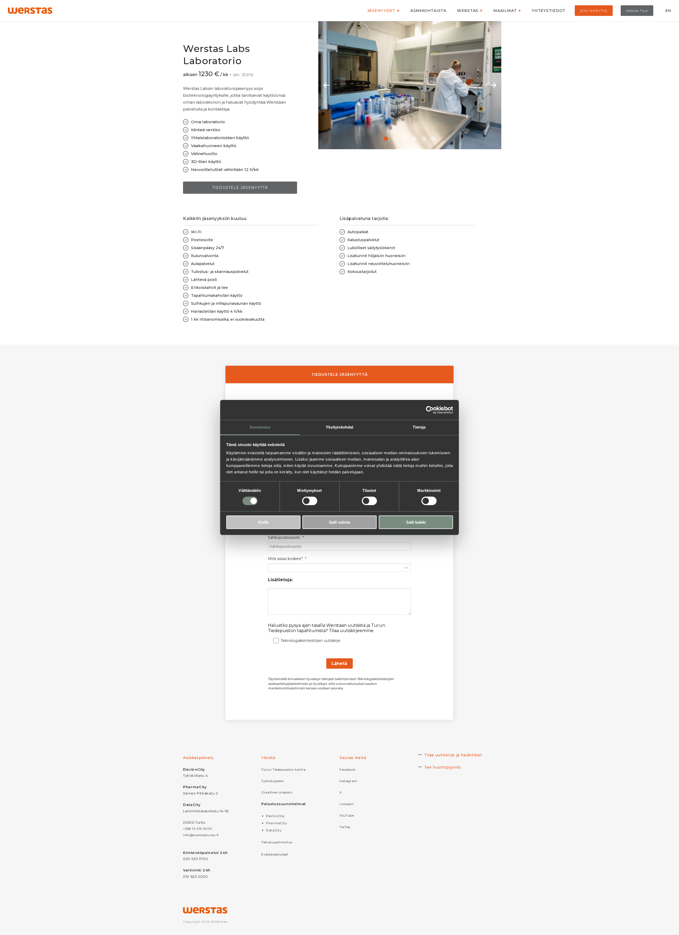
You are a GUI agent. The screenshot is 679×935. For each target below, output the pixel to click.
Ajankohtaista (428, 10)
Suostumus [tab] (260, 427)
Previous (326, 85)
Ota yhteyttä (593, 11)
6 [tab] (434, 138)
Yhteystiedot (548, 10)
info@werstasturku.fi (201, 835)
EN (668, 10)
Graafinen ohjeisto (276, 792)
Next (493, 85)
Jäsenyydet (381, 10)
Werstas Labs (507, 14)
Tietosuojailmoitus (276, 842)
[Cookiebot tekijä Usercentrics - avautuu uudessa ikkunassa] (430, 410)
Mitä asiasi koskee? (285, 558)
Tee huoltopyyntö (442, 767)
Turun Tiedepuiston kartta (283, 769)
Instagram (348, 781)
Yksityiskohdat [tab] (339, 427)
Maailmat (505, 10)
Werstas (467, 10)
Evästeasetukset (274, 854)
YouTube (347, 815)
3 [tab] (405, 138)
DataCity (273, 830)
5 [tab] (424, 138)
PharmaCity (276, 823)
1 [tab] (386, 138)
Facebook (347, 769)
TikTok (345, 827)
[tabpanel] (409, 85)
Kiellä (263, 522)
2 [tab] (395, 138)
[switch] (309, 501)
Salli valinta (339, 522)
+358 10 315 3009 (197, 829)
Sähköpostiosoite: (284, 537)
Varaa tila (637, 11)
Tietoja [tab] (419, 427)
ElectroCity (275, 816)
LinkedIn (347, 804)
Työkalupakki (272, 781)
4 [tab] (414, 138)
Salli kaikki (416, 522)
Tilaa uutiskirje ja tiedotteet (453, 755)
